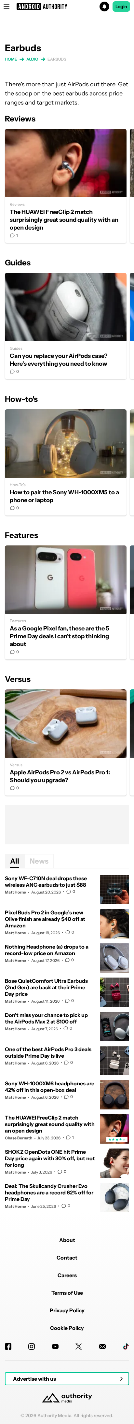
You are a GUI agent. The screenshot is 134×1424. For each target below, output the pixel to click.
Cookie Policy (67, 1328)
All (14, 861)
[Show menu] (6, 6)
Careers (67, 1275)
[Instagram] (31, 1346)
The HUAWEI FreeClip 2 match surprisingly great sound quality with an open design (66, 186)
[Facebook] (8, 1346)
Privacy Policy (67, 1310)
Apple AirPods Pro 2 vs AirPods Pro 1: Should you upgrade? (66, 742)
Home (11, 59)
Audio (32, 59)
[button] (67, 6)
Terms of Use (67, 1293)
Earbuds (56, 59)
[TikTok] (126, 1346)
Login (121, 6)
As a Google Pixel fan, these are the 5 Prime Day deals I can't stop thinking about (66, 602)
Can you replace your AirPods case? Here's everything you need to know (66, 326)
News (39, 861)
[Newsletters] (102, 1346)
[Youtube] (55, 1346)
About (67, 1240)
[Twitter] (78, 1346)
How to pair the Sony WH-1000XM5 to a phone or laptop (66, 462)
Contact (67, 1257)
